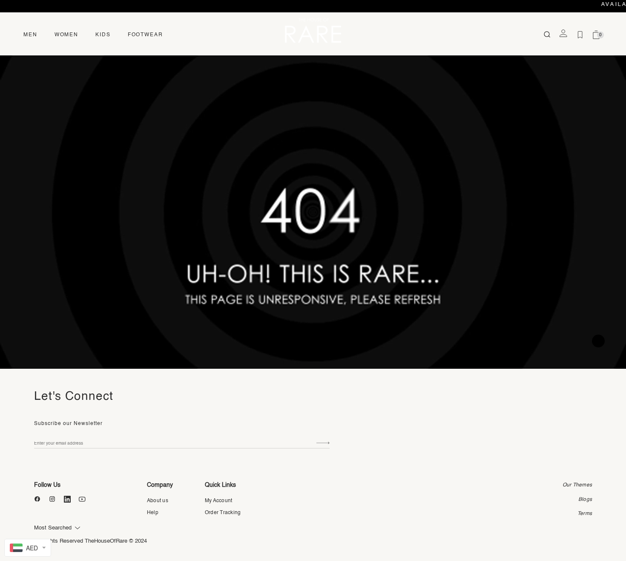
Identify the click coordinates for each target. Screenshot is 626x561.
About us (157, 500)
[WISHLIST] (580, 35)
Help (152, 512)
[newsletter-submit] (323, 443)
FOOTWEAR (145, 35)
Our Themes (577, 485)
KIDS (103, 35)
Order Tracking (223, 512)
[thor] (313, 30)
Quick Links (220, 485)
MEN (30, 35)
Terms (584, 513)
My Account (218, 500)
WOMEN (66, 35)
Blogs (585, 499)
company (160, 485)
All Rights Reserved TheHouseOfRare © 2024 (90, 541)
